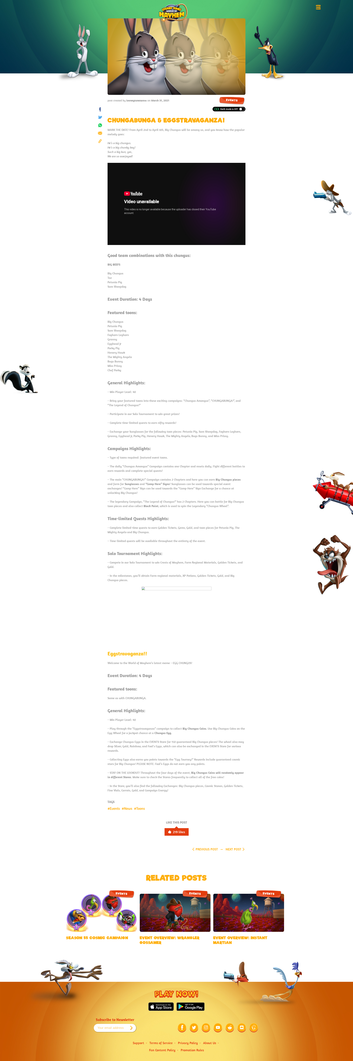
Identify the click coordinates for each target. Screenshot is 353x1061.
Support (138, 1043)
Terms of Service (161, 1043)
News (128, 808)
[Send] (100, 133)
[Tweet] (100, 117)
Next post (233, 849)
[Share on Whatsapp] (100, 125)
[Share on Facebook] (100, 109)
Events (232, 100)
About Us (209, 1043)
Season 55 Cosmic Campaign (97, 937)
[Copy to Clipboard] (100, 141)
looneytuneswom (136, 100)
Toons (140, 808)
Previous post (207, 849)
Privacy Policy (188, 1043)
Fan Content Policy (162, 1050)
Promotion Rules (192, 1050)
